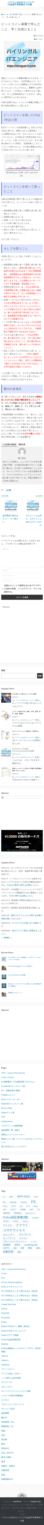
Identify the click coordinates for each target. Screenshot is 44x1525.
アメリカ (7, 1225)
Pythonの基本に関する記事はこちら (22, 885)
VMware (4, 1356)
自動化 (38, 1248)
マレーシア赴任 (8, 1409)
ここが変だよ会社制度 (11, 1378)
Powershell (5, 1318)
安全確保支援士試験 (30, 1245)
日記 (3, 1435)
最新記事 (21, 444)
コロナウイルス (14, 1230)
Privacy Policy (6, 1108)
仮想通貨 (6, 1245)
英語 (3, 1475)
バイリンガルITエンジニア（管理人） (28, 700)
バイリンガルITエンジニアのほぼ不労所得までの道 (21, 3)
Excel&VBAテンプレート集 (13, 1086)
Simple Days (36, 1501)
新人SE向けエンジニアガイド (14, 1147)
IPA (21, 1206)
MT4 (4, 1209)
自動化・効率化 (8, 1466)
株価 (15, 1248)
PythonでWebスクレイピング (13, 1331)
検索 (3, 670)
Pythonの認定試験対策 (10, 1340)
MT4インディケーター (11, 1099)
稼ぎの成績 (6, 1457)
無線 (30, 1248)
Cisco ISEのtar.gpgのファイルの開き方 (20, 966)
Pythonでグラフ (30, 1213)
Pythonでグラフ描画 (9, 1335)
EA (4, 1202)
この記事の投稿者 (9, 444)
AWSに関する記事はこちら (21, 896)
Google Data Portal (8, 1304)
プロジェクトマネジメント (15, 1241)
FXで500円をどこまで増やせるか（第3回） (20, 1300)
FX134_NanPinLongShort (11, 1282)
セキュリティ (9, 1235)
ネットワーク (9, 1238)
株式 (3, 1444)
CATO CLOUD (7, 1077)
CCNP (3, 1274)
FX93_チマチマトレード (11, 1287)
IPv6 (28, 1206)
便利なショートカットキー (13, 1135)
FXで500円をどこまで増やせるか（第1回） (20, 1291)
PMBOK (6, 1213)
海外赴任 (5, 1448)
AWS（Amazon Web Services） (14, 1269)
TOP (3, 1117)
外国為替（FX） (8, 1422)
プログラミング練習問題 (12, 1126)
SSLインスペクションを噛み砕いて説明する (25, 731)
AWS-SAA (23, 1196)
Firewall (13, 1202)
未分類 (8, 490)
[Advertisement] (22, 631)
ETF (3, 1278)
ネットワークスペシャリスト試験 (16, 1391)
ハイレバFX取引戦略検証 (12, 1396)
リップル (34, 1241)
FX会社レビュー (8, 1095)
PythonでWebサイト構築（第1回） (16, 1326)
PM (38, 1209)
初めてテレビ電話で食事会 (23, 931)
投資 (3, 1431)
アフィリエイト (8, 1369)
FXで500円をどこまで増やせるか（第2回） (20, 1296)
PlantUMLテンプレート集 (12, 1104)
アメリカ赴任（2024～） (12, 1374)
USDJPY (15, 1221)
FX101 (5, 1206)
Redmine (4, 1344)
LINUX (4, 1309)
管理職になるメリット (15, 993)
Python (17, 1213)
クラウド (22, 1225)
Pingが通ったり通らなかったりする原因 (24, 694)
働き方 (4, 1418)
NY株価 (22, 1209)
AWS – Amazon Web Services (13, 1073)
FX (33, 1202)
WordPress (5, 1365)
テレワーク (25, 1234)
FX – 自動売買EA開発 (10, 1091)
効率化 (17, 1245)
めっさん (39, 39)
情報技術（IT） (8, 1426)
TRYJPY (6, 1221)
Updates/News (7, 1121)
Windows (25, 1221)
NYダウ (13, 1209)
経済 (3, 1461)
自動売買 (8, 1251)
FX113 (13, 1206)
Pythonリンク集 (8, 1113)
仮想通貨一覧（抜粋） (11, 1130)
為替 (22, 1248)
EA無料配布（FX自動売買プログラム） (18, 1082)
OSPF (31, 1209)
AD (4, 1196)
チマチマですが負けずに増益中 (25, 923)
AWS (11, 1197)
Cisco (36, 1197)
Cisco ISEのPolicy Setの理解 (17, 975)
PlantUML (5, 1313)
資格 (19, 1252)
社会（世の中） (8, 1453)
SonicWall (35, 1218)
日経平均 (6, 1248)
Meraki (35, 1206)
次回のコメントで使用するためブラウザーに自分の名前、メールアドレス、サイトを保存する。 (22, 588)
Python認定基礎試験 (15, 1217)
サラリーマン (7, 1382)
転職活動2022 (7, 1479)
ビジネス (23, 1238)
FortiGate (23, 1202)
